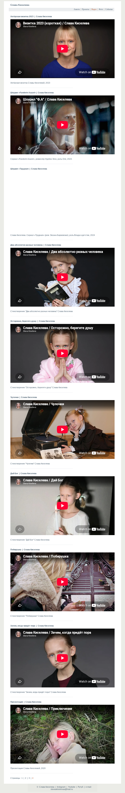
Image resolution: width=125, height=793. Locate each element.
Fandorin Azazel (26, 159)
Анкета (77, 9)
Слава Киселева (19, 5)
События (109, 9)
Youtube (71, 787)
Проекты (85, 9)
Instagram (61, 787)
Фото (101, 9)
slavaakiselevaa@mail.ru (62, 789)
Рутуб (80, 787)
